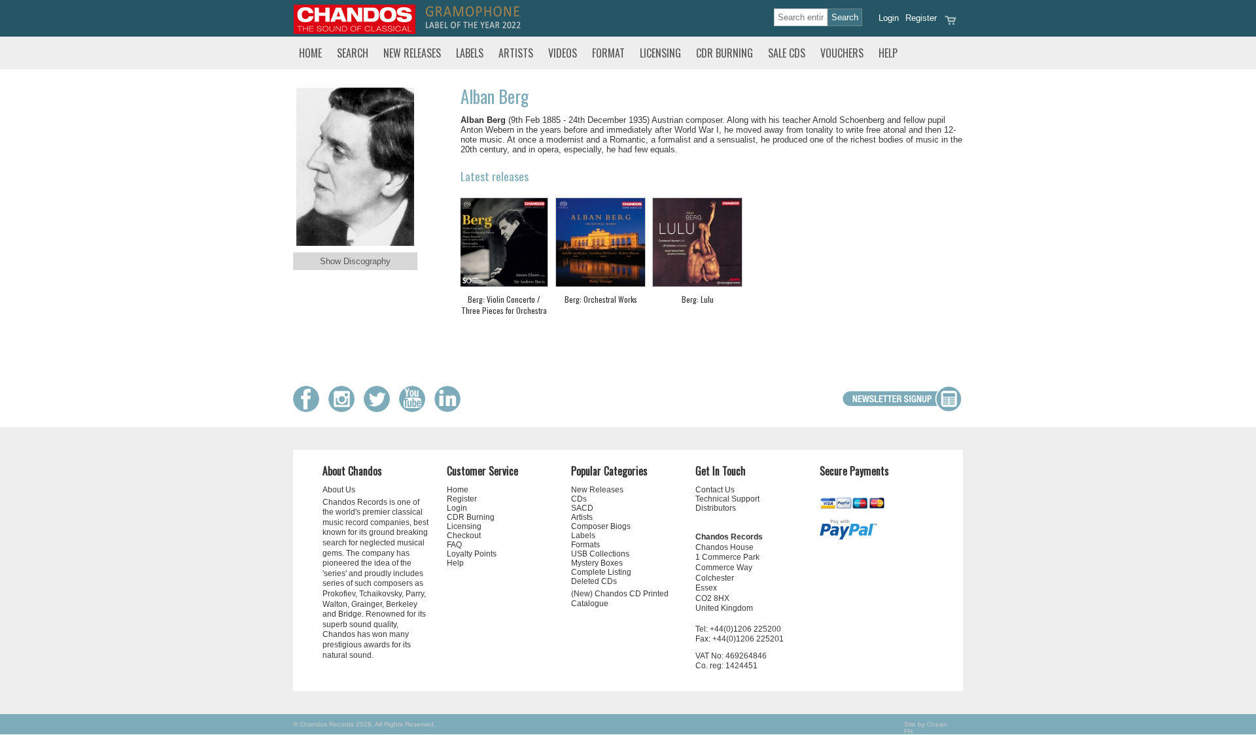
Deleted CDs (594, 581)
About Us (339, 489)
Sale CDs (786, 53)
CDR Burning (724, 53)
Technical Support (727, 499)
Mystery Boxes (597, 563)
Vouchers (842, 53)
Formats (585, 544)
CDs (579, 499)
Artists (515, 53)
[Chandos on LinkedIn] (450, 409)
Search (352, 53)
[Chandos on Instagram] (344, 409)
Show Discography (355, 261)
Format (608, 53)
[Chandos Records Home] (354, 31)
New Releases (412, 53)
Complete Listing (601, 572)
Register (921, 18)
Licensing (660, 53)
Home (310, 53)
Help (888, 53)
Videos (562, 53)
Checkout (464, 535)
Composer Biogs (601, 526)
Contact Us (715, 489)
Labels (469, 53)
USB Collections (600, 553)
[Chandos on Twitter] (380, 409)
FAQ (454, 544)
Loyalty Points (472, 553)
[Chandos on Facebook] (309, 409)
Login (889, 18)
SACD (582, 508)
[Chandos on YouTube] (415, 409)
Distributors (715, 508)
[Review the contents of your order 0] (950, 24)
